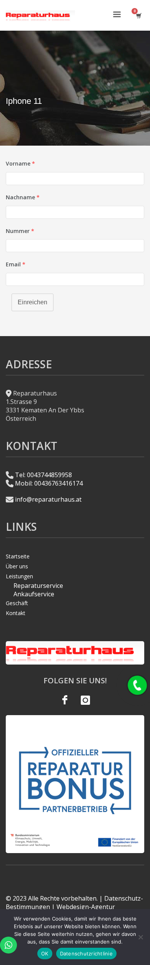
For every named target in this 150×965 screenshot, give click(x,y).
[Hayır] (140, 937)
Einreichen (32, 302)
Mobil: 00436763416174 (49, 483)
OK (44, 953)
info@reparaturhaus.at (48, 499)
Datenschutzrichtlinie (86, 953)
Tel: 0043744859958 (43, 475)
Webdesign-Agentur (86, 907)
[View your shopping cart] (138, 15)
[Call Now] (137, 685)
